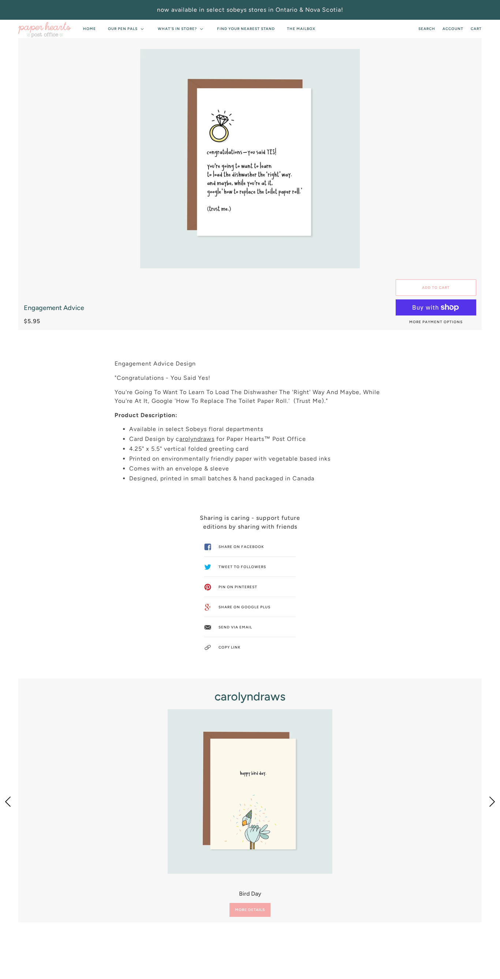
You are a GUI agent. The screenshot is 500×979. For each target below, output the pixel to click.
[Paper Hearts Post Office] (44, 29)
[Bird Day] (250, 791)
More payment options (436, 322)
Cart (476, 28)
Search (426, 28)
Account (453, 28)
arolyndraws (196, 438)
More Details (250, 909)
